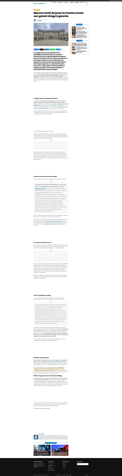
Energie (71, 2)
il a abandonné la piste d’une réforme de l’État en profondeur (53, 361)
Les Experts (66, 2)
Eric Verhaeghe (41, 433)
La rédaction (50, 463)
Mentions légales (51, 470)
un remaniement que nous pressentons (51, 223)
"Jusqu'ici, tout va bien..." (55, 436)
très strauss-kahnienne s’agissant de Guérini (54, 221)
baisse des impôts (40, 188)
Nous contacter (51, 468)
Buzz (86, 2)
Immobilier (77, 2)
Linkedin (64, 467)
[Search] (87, 464)
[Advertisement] (51, 90)
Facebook (64, 463)
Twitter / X (64, 465)
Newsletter (50, 467)
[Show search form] (87, 4)
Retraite (82, 2)
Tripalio (41, 437)
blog (49, 408)
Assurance (60, 2)
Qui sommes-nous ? (52, 465)
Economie (54, 2)
